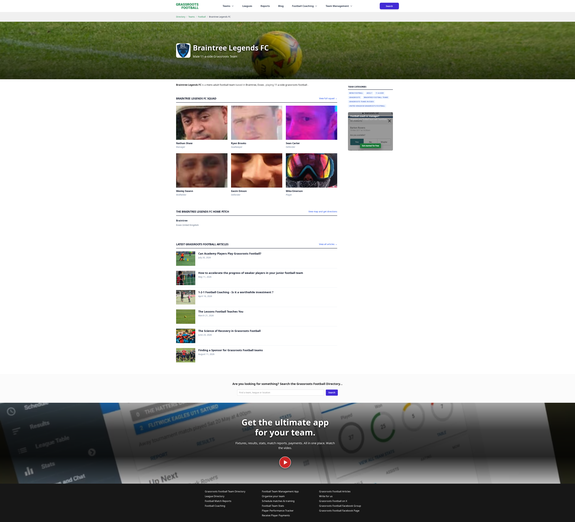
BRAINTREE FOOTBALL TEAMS (376, 97)
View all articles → (328, 244)
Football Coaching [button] (303, 6)
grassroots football (296, 84)
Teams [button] (226, 6)
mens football (356, 93)
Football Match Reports (218, 501)
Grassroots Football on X (333, 501)
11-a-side (279, 84)
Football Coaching (215, 505)
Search (389, 6)
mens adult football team (221, 84)
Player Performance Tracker (278, 510)
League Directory (214, 496)
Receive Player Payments (276, 515)
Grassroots (354, 97)
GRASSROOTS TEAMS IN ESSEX (361, 101)
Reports (265, 6)
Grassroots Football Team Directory (225, 491)
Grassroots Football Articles (335, 491)
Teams (191, 16)
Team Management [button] (337, 6)
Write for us (326, 496)
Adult (369, 93)
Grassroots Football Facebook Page (339, 510)
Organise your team (273, 496)
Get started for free (370, 145)
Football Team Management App (280, 491)
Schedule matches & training (278, 501)
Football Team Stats (273, 505)
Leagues (247, 6)
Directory (180, 16)
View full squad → (328, 98)
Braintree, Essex (255, 84)
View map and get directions (322, 211)
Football (202, 16)
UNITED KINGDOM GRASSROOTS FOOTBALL (367, 106)
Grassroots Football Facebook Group (340, 505)
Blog (281, 6)
